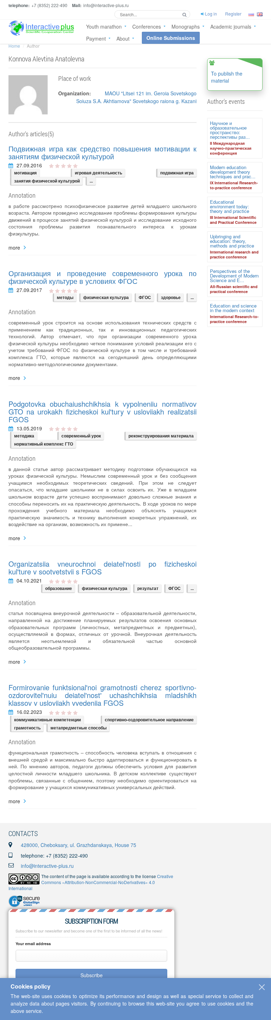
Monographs (185, 26)
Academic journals (230, 26)
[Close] (261, 987)
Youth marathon (104, 26)
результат (147, 588)
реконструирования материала (161, 436)
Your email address (33, 943)
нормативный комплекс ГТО (43, 444)
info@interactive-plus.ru (47, 865)
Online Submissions (170, 37)
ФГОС (145, 297)
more (14, 247)
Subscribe (91, 975)
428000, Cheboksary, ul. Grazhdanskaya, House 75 (78, 844)
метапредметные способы (78, 727)
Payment (96, 38)
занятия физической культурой (47, 181)
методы (65, 297)
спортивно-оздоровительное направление (149, 719)
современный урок (81, 436)
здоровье (171, 297)
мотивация (25, 172)
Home (14, 46)
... (91, 181)
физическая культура (106, 297)
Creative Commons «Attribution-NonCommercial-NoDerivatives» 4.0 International (90, 882)
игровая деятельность (98, 172)
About (123, 38)
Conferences (146, 26)
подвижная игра (177, 172)
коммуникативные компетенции (47, 719)
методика (24, 436)
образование (58, 588)
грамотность (27, 727)
